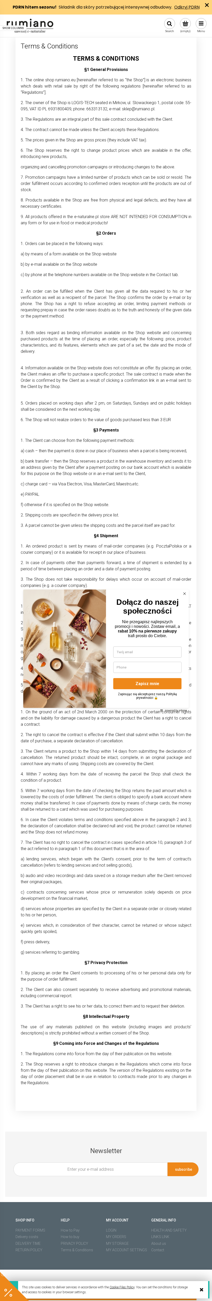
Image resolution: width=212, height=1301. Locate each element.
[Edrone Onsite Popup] (106, 650)
